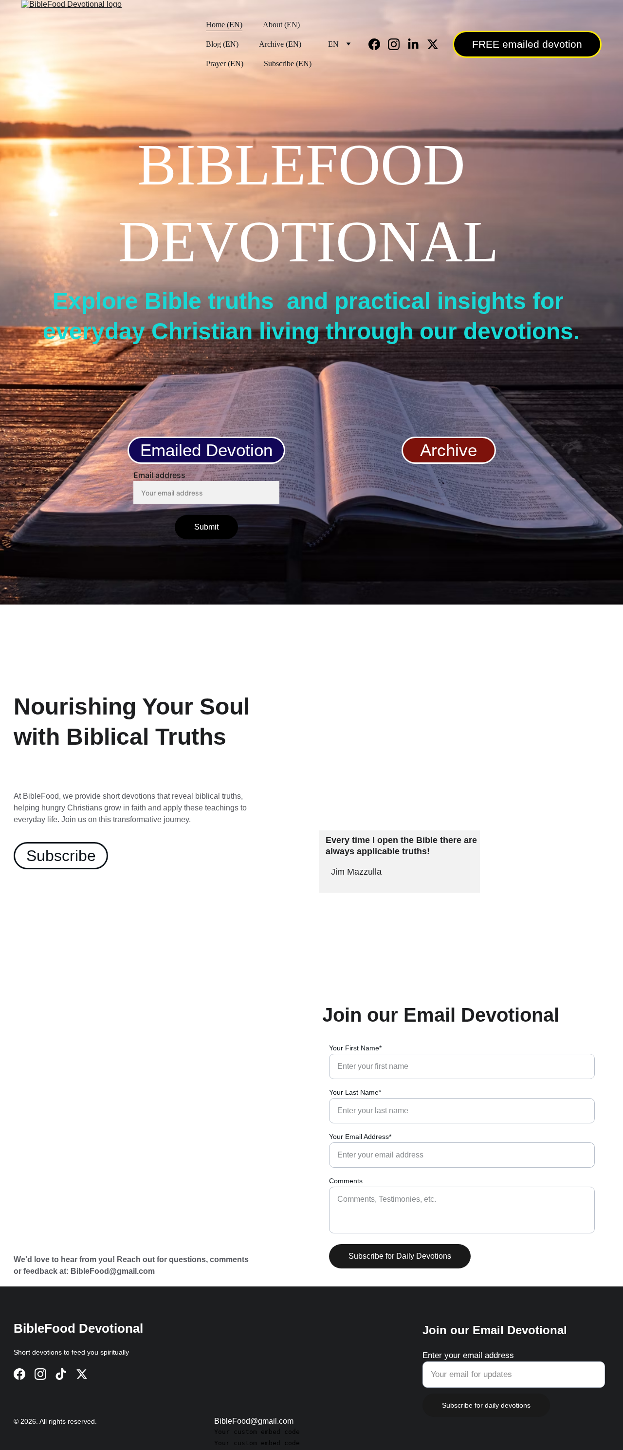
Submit (206, 527)
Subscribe (61, 855)
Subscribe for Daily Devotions (399, 1256)
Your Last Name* (355, 1092)
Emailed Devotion (206, 450)
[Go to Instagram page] (397, 44)
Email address (159, 475)
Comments (346, 1181)
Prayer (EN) (224, 63)
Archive (448, 450)
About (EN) (281, 24)
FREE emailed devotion (527, 44)
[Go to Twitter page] (433, 44)
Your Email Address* (360, 1136)
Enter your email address (468, 1355)
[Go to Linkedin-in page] (417, 44)
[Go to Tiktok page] (61, 1374)
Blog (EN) (222, 44)
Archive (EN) (280, 44)
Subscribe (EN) (288, 63)
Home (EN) (224, 24)
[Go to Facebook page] (378, 44)
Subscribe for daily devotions (486, 1405)
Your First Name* (355, 1048)
